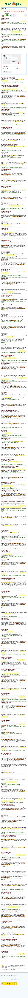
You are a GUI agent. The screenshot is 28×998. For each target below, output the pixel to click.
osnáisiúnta (17, 11)
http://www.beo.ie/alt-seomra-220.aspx (8, 98)
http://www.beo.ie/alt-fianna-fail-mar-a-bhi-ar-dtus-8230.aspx (12, 842)
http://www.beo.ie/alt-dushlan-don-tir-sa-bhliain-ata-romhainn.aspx (13, 472)
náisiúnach (22, 11)
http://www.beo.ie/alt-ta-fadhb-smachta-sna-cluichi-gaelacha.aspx (12, 238)
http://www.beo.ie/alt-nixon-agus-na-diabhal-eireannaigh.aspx (12, 418)
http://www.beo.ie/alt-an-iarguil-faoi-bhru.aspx (9, 488)
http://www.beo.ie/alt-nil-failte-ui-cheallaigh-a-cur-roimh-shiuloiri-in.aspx (14, 548)
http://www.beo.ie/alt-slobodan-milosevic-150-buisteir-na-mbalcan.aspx (13, 741)
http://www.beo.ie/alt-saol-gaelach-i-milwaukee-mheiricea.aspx (12, 802)
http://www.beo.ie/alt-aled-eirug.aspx (7, 257)
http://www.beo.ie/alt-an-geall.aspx (7, 226)
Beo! (22, 966)
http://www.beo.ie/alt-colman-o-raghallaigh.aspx (9, 767)
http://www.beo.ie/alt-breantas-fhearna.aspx (9, 616)
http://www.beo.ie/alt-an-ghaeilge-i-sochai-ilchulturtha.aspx (11, 90)
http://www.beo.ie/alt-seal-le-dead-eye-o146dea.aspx (10, 784)
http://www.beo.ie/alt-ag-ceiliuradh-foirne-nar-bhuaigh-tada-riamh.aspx (13, 107)
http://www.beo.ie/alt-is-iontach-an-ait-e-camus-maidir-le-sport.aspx (13, 408)
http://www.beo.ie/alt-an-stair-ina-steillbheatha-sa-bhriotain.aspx (12, 175)
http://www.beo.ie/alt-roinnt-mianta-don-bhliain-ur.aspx (10, 284)
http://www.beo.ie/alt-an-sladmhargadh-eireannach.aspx (11, 157)
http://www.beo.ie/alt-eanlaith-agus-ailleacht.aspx (10, 449)
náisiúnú (13, 11)
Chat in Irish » (7, 71)
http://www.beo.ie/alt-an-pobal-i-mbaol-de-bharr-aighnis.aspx (12, 218)
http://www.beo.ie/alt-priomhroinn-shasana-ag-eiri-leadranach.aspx (13, 929)
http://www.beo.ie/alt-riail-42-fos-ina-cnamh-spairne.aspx (11, 321)
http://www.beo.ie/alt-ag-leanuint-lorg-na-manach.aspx (10, 857)
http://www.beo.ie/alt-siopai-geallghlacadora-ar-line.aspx (11, 192)
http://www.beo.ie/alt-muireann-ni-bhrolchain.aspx (10, 667)
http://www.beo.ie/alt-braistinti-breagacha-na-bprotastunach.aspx (12, 627)
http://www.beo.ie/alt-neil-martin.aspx (7, 248)
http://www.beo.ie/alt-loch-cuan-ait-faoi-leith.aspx (9, 442)
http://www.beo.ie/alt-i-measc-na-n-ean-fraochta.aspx (10, 674)
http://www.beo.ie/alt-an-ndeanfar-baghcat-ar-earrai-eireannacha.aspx (13, 199)
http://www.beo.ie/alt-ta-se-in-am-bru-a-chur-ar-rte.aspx (11, 150)
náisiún (5, 11)
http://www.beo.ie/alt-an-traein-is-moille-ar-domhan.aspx (11, 293)
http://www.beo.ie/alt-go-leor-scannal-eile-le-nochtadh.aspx (11, 167)
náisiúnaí (9, 11)
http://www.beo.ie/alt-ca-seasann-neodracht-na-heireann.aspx (12, 34)
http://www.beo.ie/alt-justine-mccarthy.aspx (8, 949)
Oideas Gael (10, 966)
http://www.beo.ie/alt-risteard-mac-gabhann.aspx (9, 937)
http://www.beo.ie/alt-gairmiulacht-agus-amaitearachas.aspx (11, 49)
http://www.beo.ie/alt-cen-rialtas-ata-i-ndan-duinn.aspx (10, 909)
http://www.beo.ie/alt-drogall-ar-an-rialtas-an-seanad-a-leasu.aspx (13, 115)
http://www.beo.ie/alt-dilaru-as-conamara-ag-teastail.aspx (11, 899)
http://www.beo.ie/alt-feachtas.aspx (7, 811)
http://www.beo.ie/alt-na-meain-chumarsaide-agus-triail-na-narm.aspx (13, 23)
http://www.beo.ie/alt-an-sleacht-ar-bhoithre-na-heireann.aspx (12, 464)
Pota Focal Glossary (12, 968)
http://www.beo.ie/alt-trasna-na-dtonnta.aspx (9, 850)
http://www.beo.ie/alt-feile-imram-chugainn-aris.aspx (10, 919)
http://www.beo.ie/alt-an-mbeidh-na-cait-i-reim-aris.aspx (11, 184)
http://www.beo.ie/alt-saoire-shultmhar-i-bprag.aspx (10, 399)
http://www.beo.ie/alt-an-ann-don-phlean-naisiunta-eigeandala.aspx (13, 134)
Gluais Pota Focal (14, 965)
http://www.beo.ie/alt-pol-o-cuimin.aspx (8, 380)
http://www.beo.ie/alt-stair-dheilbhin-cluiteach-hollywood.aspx (12, 718)
